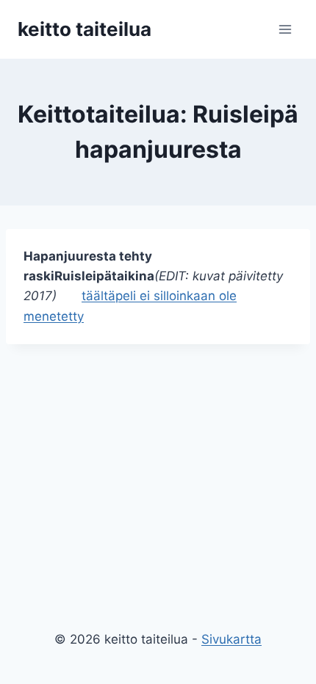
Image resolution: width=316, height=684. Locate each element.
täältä (98, 295)
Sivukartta (231, 639)
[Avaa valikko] (284, 29)
